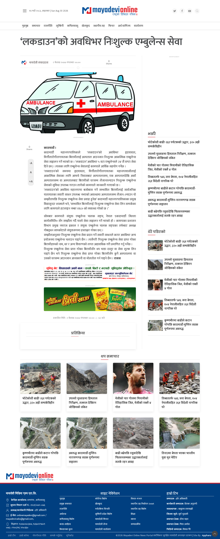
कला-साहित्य (65, 524)
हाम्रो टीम (12, 536)
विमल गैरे (179, 529)
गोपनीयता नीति (39, 536)
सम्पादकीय (135, 524)
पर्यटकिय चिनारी (102, 509)
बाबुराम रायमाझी (180, 509)
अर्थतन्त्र (63, 514)
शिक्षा (133, 514)
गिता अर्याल (178, 524)
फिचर (111, 26)
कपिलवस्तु (72, 26)
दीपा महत (177, 519)
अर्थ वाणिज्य (124, 26)
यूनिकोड (69, 536)
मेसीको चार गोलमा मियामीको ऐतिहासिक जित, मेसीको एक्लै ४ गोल (171, 167)
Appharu (206, 535)
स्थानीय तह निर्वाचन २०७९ (142, 504)
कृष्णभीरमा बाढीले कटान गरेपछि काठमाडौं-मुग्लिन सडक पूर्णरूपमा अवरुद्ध (172, 190)
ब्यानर (133, 519)
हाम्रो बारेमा (24, 536)
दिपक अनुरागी (182, 504)
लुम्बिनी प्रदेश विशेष (103, 514)
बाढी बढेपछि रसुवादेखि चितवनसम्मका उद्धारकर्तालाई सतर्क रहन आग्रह (169, 214)
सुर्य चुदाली (177, 514)
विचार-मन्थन (136, 499)
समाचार (36, 26)
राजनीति (48, 26)
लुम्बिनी (60, 26)
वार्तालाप (138, 26)
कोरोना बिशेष (101, 499)
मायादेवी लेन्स (101, 524)
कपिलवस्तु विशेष (67, 519)
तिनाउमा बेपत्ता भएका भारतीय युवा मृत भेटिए (178, 455)
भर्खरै (152, 134)
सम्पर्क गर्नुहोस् (56, 536)
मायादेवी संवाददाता (38, 62)
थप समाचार (110, 356)
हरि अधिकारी (177, 499)
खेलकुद (86, 26)
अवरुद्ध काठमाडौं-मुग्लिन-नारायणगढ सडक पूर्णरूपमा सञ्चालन (171, 202)
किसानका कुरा (66, 529)
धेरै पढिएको (156, 231)
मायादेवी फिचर (102, 519)
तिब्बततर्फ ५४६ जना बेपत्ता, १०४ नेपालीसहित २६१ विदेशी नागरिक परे (173, 179)
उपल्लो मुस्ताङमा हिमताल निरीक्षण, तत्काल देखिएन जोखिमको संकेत (171, 156)
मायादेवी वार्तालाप (103, 529)
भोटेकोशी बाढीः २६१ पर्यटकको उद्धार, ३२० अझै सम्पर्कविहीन (173, 144)
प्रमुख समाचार (66, 504)
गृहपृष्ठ (25, 26)
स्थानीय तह (99, 26)
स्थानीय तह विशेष (138, 509)
